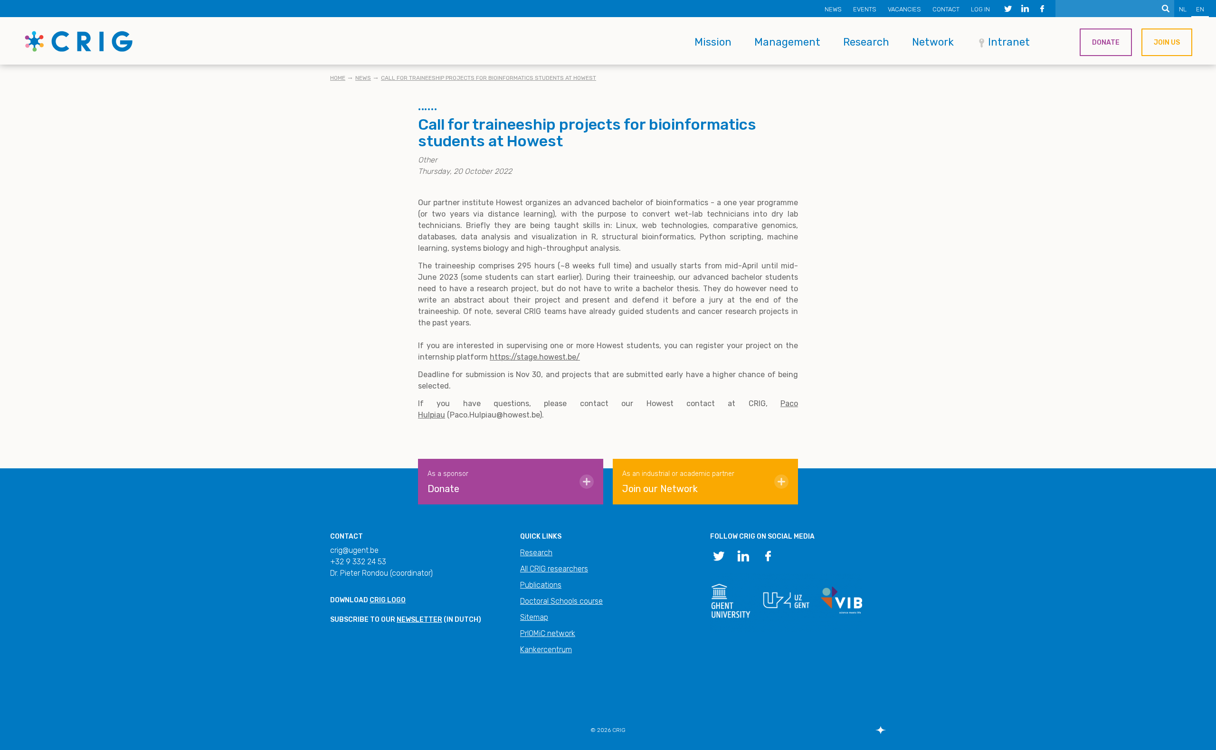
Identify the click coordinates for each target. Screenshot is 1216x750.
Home (337, 78)
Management (787, 42)
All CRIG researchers (554, 568)
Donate (1106, 42)
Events (864, 9)
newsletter (419, 620)
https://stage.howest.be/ (535, 356)
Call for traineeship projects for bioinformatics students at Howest (488, 78)
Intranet (1009, 42)
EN (1200, 9)
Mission (713, 42)
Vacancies (904, 9)
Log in (980, 9)
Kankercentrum (546, 649)
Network (933, 42)
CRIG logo (388, 600)
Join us (1167, 42)
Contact (946, 9)
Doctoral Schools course (561, 601)
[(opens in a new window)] (1007, 8)
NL (1183, 9)
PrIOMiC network (547, 633)
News (833, 9)
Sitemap (534, 617)
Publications (540, 584)
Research (866, 42)
